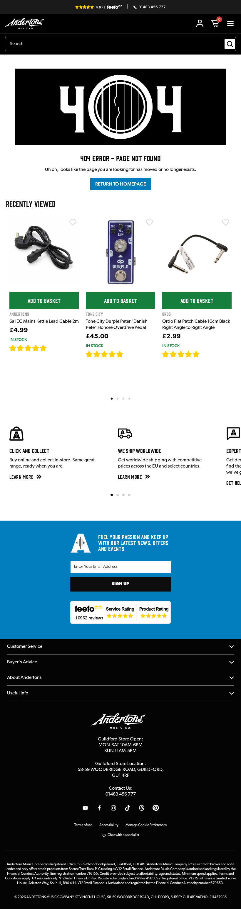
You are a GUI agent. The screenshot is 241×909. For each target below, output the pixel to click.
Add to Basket (44, 300)
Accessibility (108, 825)
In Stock (18, 339)
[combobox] (120, 44)
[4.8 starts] (104, 354)
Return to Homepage (120, 184)
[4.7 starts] (28, 347)
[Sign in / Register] (200, 23)
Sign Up (120, 584)
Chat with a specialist (123, 835)
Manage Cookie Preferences (146, 825)
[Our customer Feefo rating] (120, 612)
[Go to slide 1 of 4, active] (112, 495)
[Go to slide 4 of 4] (129, 495)
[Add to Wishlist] (73, 222)
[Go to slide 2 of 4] (117, 495)
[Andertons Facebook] (99, 807)
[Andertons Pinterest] (155, 807)
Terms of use (83, 825)
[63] (205, 354)
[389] (130, 354)
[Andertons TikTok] (127, 807)
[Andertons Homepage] (26, 24)
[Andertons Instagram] (113, 807)
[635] (53, 348)
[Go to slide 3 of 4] (123, 495)
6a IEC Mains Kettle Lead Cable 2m (44, 321)
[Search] (230, 44)
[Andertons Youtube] (85, 807)
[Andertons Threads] (141, 807)
